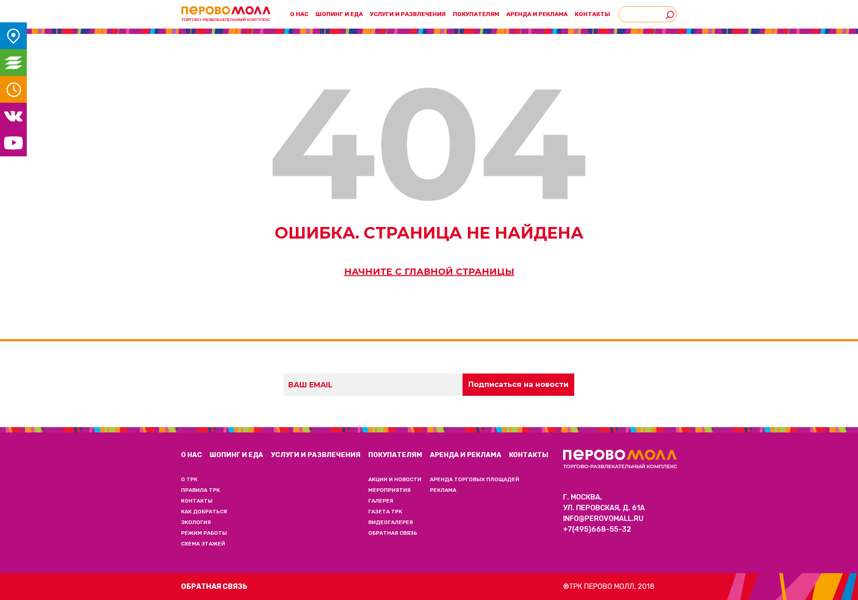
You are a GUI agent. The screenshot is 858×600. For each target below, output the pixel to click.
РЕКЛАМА (443, 490)
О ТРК (189, 479)
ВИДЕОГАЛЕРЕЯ (390, 522)
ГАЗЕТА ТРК (385, 511)
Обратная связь (214, 586)
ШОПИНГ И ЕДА (339, 14)
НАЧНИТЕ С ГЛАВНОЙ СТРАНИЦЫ (429, 271)
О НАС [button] (299, 14)
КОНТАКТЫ (592, 14)
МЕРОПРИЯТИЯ (389, 490)
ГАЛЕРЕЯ (380, 501)
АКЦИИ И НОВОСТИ (394, 479)
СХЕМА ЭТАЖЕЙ (203, 544)
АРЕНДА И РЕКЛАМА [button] (537, 14)
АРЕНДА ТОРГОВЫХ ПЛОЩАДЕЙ (474, 479)
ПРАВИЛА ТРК (200, 490)
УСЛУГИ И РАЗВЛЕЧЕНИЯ (408, 14)
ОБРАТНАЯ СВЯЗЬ (392, 533)
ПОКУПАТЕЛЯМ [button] (476, 14)
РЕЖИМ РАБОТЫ (204, 533)
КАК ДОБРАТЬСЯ (204, 511)
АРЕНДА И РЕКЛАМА (465, 455)
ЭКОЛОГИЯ (196, 522)
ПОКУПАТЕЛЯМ (395, 455)
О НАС (191, 455)
